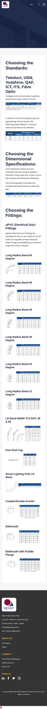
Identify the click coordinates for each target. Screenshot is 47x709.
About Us (6, 666)
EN (31, 4)
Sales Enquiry (8, 663)
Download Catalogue (11, 659)
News (4, 647)
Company (6, 643)
